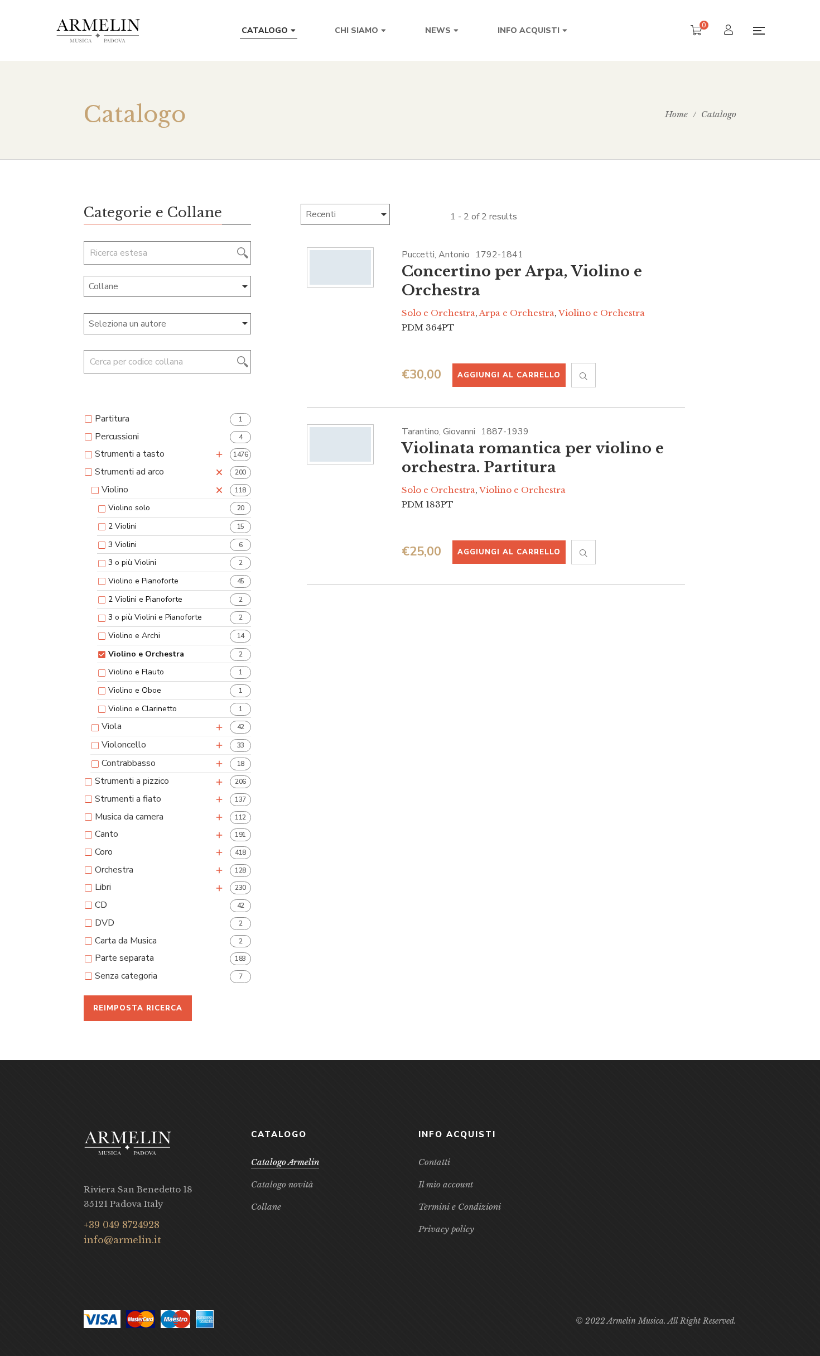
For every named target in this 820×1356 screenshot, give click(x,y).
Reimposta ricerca (137, 1008)
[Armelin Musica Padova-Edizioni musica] (98, 30)
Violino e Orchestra (601, 313)
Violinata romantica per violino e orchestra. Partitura (533, 457)
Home (676, 114)
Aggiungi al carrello (509, 375)
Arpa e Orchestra (516, 313)
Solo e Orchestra (438, 313)
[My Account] (730, 31)
